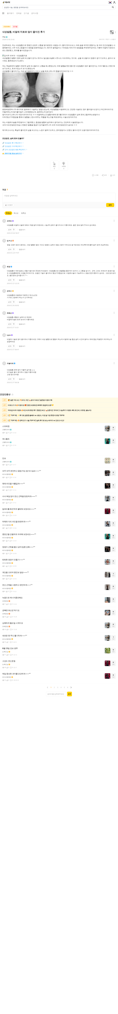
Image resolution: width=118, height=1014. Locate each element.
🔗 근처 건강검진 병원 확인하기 (13, 150)
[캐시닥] (6, 2)
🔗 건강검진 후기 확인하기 (12, 143)
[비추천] (14, 229)
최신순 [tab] (16, 213)
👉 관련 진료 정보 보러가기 (12, 153)
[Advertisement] (59, 20)
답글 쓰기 (22, 230)
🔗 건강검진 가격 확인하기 (12, 146)
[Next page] (71, 687)
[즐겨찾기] (12, 394)
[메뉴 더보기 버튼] (3, 13)
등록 (110, 205)
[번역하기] (112, 32)
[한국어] (110, 2)
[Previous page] (47, 687)
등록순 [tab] (23, 213)
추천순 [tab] (8, 213)
